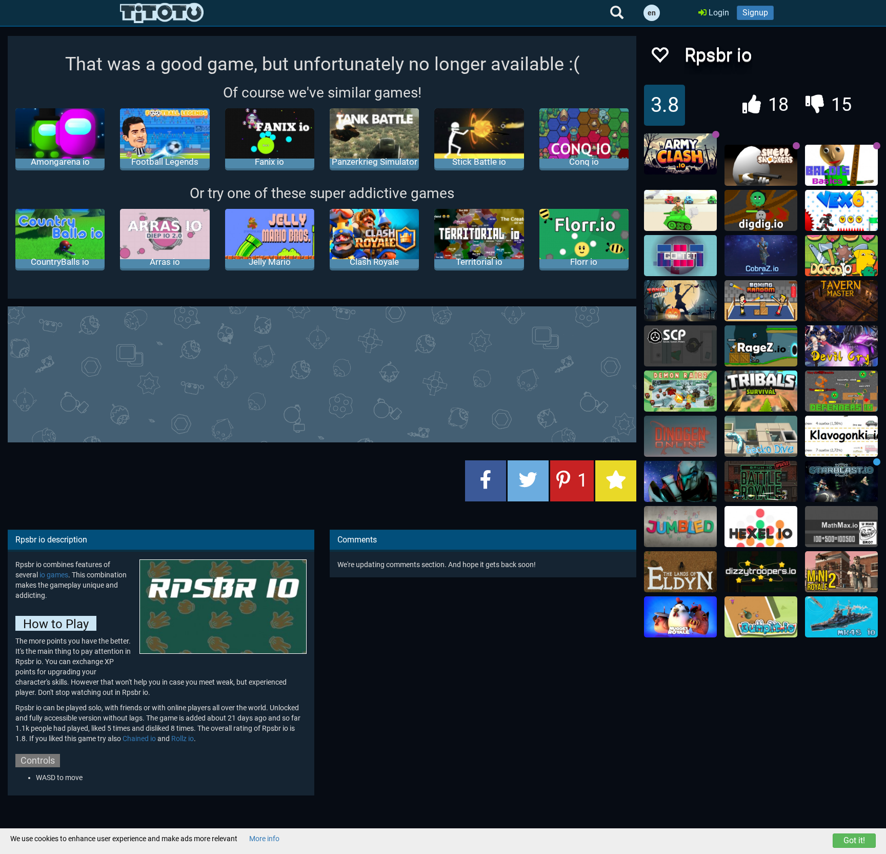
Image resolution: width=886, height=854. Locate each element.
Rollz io (182, 738)
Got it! (854, 840)
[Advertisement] (322, 373)
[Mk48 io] (841, 616)
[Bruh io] (760, 481)
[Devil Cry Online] (841, 345)
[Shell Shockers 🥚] (760, 165)
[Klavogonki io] (841, 436)
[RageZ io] (760, 345)
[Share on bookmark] (615, 480)
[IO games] (161, 13)
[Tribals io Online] (760, 391)
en (652, 13)
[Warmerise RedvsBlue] (680, 481)
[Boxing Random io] (760, 300)
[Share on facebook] (485, 480)
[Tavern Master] (841, 300)
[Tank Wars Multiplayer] (680, 210)
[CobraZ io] (760, 255)
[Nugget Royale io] (680, 616)
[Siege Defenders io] (841, 391)
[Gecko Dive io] (760, 436)
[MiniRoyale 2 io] (841, 571)
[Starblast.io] (841, 481)
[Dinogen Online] (680, 436)
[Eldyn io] (680, 571)
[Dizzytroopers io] (760, 571)
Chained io (139, 738)
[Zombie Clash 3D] (680, 300)
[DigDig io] (760, 210)
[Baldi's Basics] (841, 165)
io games (53, 575)
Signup (755, 12)
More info (264, 838)
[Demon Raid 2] (680, 391)
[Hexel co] (760, 526)
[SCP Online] (680, 345)
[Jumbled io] (680, 526)
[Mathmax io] (841, 526)
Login (718, 12)
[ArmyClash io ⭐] (680, 153)
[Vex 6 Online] (841, 210)
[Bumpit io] (760, 616)
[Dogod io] (841, 255)
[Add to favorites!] (659, 58)
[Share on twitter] (528, 480)
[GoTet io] (680, 255)
